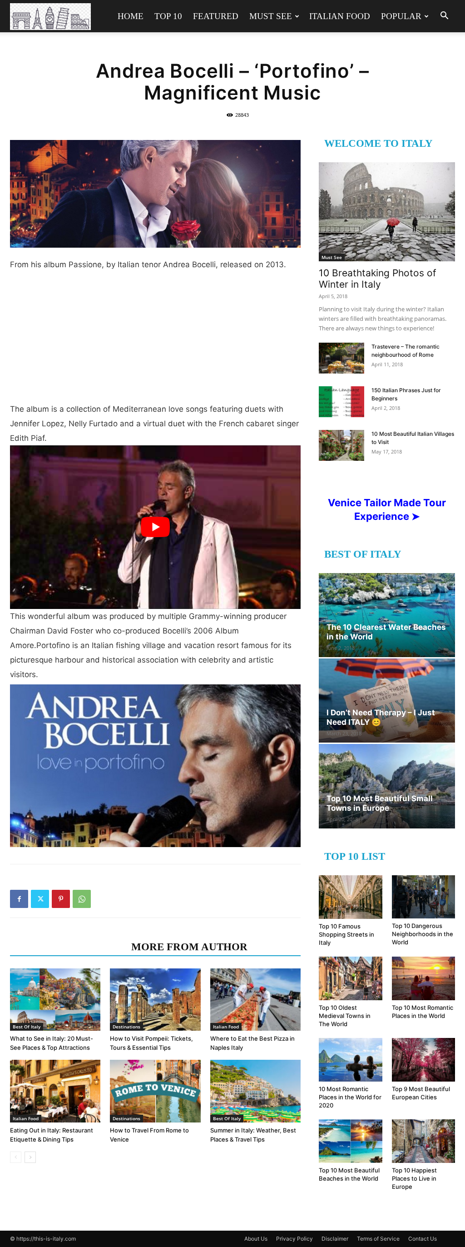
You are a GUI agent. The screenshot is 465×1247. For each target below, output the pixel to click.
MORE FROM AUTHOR (189, 947)
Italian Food (339, 16)
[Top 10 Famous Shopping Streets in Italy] (350, 897)
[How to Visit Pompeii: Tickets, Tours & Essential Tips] (155, 999)
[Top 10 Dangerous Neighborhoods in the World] (423, 896)
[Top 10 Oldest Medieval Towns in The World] (350, 978)
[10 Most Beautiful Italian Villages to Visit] (341, 445)
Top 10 (168, 16)
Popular (401, 16)
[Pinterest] (61, 899)
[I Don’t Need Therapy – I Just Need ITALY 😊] (387, 700)
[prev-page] (15, 1157)
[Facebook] (19, 899)
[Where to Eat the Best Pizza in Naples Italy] (255, 999)
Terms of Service (378, 1238)
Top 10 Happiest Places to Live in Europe (414, 1178)
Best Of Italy (26, 1026)
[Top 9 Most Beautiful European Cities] (423, 1060)
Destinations (126, 1026)
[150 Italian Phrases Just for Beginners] (341, 402)
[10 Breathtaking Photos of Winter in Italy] (387, 211)
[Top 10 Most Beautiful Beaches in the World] (350, 1141)
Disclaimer (335, 1238)
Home (130, 16)
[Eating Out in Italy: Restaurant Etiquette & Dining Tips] (55, 1091)
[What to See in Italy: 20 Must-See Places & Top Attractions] (55, 999)
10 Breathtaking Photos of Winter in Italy (377, 278)
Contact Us (422, 1238)
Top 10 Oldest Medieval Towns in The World (345, 1016)
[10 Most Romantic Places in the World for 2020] (350, 1060)
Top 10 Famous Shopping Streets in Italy (346, 934)
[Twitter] (40, 899)
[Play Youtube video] (155, 527)
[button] (444, 16)
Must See (270, 16)
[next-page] (30, 1157)
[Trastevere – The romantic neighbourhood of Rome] (341, 358)
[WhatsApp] (82, 899)
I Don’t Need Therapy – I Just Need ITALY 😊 (380, 717)
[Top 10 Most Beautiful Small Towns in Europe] (387, 786)
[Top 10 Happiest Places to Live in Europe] (423, 1141)
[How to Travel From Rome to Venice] (155, 1091)
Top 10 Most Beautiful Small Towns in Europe (379, 803)
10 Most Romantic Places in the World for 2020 (350, 1097)
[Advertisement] (155, 340)
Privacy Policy (294, 1238)
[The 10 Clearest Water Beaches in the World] (387, 615)
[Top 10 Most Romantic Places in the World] (423, 978)
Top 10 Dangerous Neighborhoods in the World (422, 934)
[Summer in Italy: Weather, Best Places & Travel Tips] (255, 1091)
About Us (255, 1238)
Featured (215, 16)
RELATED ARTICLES (67, 947)
